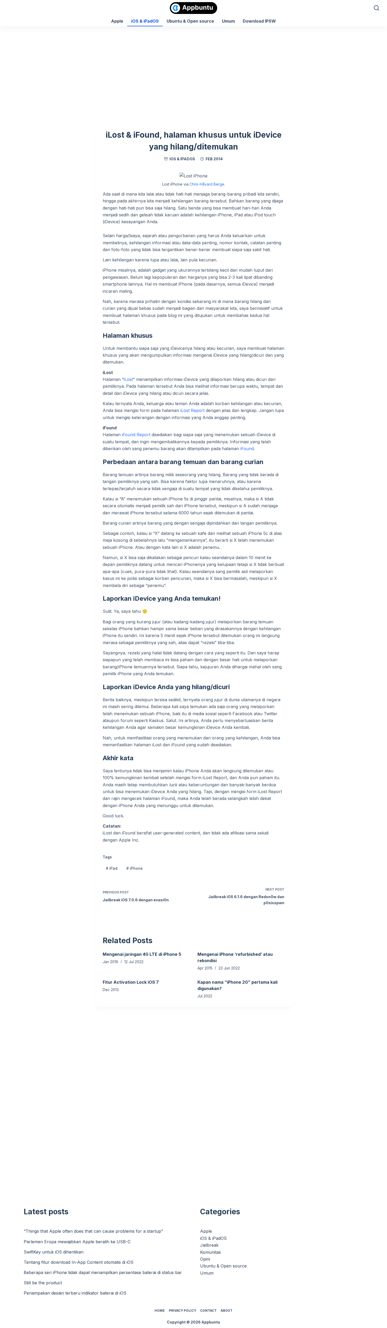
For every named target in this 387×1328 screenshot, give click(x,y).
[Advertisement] (193, 66)
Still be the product (43, 1282)
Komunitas (210, 1252)
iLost (128, 379)
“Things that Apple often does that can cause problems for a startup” (93, 1231)
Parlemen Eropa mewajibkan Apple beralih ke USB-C (77, 1241)
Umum (228, 21)
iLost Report (192, 410)
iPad (111, 868)
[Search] (376, 8)
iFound (247, 448)
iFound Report (136, 434)
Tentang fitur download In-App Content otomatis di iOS (78, 1262)
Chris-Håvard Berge (207, 184)
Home (160, 1310)
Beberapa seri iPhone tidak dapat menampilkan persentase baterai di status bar (103, 1272)
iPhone (134, 868)
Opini (205, 1259)
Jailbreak (209, 1245)
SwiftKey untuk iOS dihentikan (53, 1252)
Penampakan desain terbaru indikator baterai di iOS (75, 1293)
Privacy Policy (182, 1310)
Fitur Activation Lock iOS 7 (131, 982)
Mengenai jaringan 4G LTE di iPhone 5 (142, 954)
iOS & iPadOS (145, 21)
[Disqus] (193, 1104)
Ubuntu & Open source (190, 21)
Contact (208, 1310)
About (226, 1310)
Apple (117, 21)
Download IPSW (259, 21)
